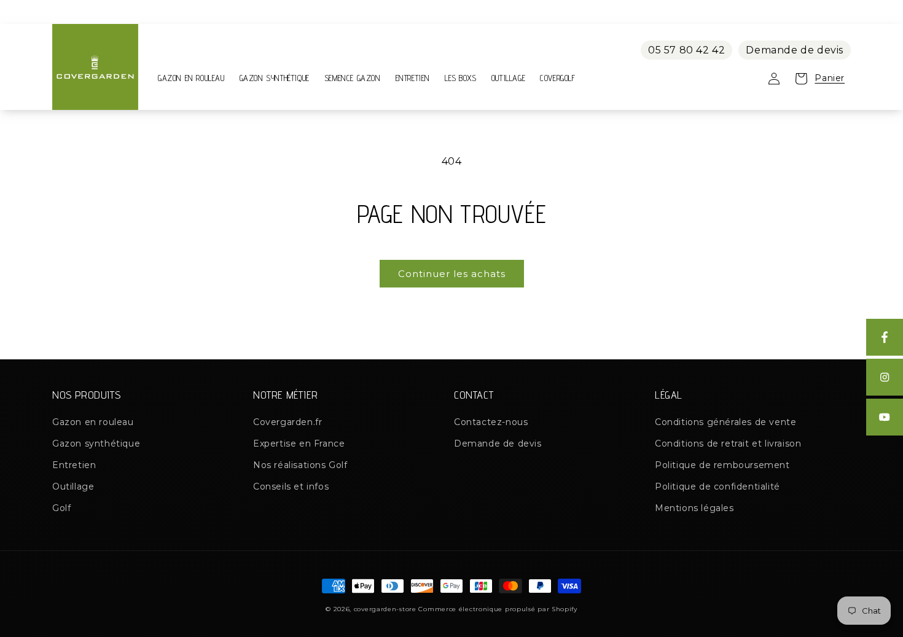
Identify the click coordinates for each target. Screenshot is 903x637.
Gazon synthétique (96, 443)
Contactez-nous (491, 422)
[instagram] (884, 377)
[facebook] (884, 337)
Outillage (73, 486)
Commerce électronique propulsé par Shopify (497, 609)
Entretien (74, 465)
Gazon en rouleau (93, 422)
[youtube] (884, 417)
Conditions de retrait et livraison (728, 443)
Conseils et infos (291, 486)
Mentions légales (694, 508)
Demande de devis (794, 50)
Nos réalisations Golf (300, 465)
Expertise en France (299, 443)
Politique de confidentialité (717, 486)
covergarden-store (385, 609)
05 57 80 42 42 (686, 50)
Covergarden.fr (287, 422)
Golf (61, 508)
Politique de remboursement (722, 465)
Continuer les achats (452, 273)
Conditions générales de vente (725, 422)
